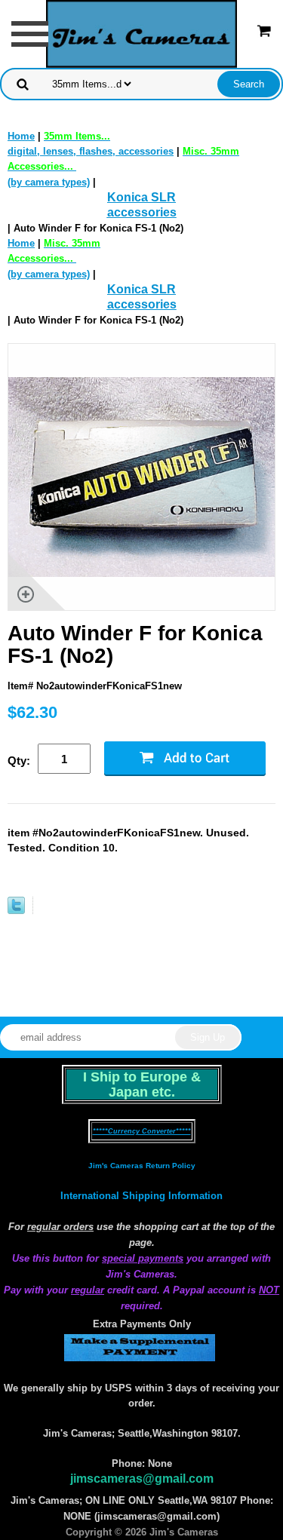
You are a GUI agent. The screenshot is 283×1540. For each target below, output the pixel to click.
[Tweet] (16, 910)
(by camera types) (54, 259)
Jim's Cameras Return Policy (141, 1165)
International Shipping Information (141, 1195)
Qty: (19, 760)
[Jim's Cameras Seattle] (142, 32)
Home (21, 136)
